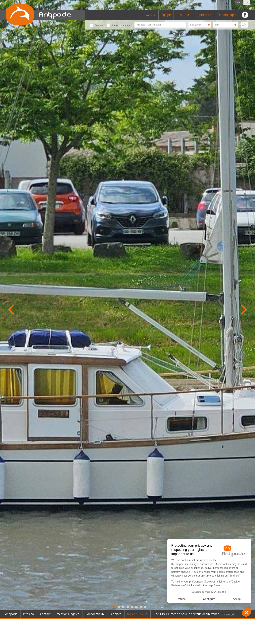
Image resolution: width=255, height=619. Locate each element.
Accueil (151, 15)
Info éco (28, 614)
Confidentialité (95, 614)
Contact (45, 614)
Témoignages (226, 15)
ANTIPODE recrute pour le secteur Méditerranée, (196, 614)
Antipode (11, 614)
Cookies (116, 614)
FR (247, 2)
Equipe (166, 15)
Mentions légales (68, 614)
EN (238, 2)
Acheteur (183, 15)
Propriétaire (203, 15)
